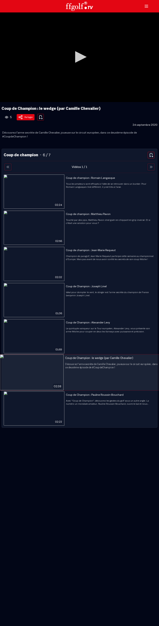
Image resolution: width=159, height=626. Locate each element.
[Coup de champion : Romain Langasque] (79, 192)
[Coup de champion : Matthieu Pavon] (79, 228)
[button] (79, 56)
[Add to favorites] (40, 117)
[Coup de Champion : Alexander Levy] (79, 336)
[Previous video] (8, 167)
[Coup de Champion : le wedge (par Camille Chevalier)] (79, 372)
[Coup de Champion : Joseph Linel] (79, 300)
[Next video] (151, 167)
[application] (79, 57)
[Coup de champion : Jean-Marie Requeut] (79, 264)
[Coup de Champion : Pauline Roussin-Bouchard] (79, 408)
